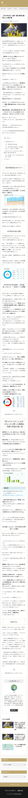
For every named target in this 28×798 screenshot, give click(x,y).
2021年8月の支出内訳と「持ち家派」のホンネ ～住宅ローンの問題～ (14, 148)
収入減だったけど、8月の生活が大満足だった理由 (14, 156)
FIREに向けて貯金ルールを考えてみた (14, 495)
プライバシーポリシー (10, 790)
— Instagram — (4, 5)
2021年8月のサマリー (9, 141)
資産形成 (9, 8)
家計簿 (15, 8)
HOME (3, 8)
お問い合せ (20, 790)
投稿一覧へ (13, 710)
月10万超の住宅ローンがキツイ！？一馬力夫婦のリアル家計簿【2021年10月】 (20, 737)
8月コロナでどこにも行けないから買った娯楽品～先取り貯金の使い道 (13, 152)
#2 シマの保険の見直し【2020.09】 (20, 745)
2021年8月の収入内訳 (11, 144)
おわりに (7, 159)
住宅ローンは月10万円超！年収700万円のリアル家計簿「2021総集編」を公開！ (20, 726)
